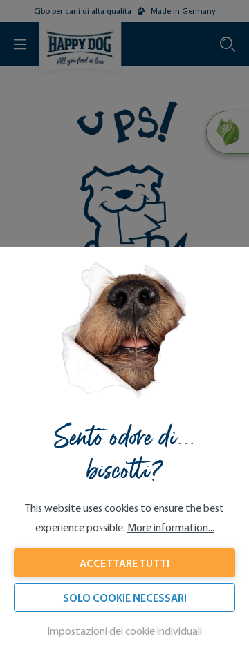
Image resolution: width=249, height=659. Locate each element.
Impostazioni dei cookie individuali (124, 631)
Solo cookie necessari (125, 597)
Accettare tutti (124, 563)
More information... (170, 527)
